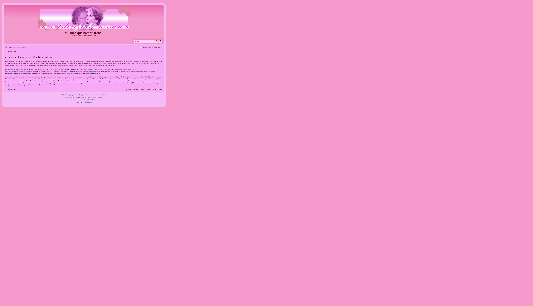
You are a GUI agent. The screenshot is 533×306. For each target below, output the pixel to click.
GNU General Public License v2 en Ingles (18, 71)
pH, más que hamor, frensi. (84, 33)
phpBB (78, 97)
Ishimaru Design (78, 95)
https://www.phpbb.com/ (94, 73)
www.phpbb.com (75, 71)
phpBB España (92, 100)
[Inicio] (84, 18)
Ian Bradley (104, 95)
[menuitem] (22, 47)
